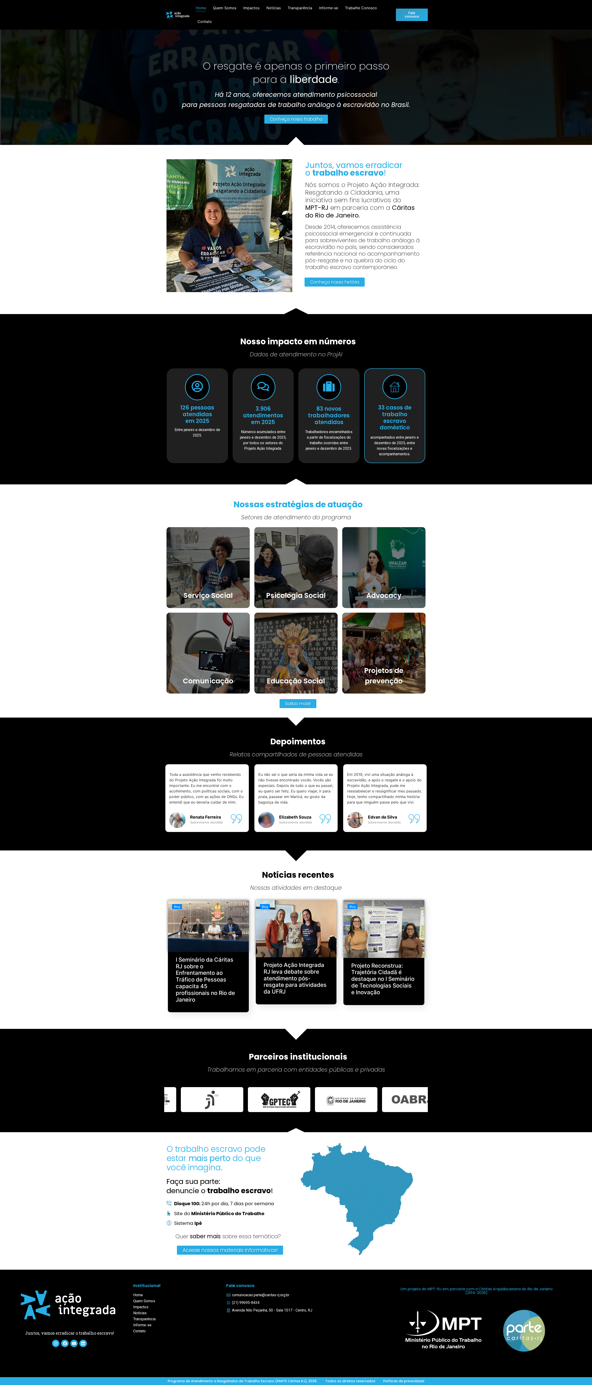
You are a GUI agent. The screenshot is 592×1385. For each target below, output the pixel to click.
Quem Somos (224, 8)
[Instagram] (55, 1343)
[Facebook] (64, 1343)
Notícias (273, 8)
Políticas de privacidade (403, 1381)
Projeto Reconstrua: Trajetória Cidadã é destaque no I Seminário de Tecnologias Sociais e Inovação (382, 979)
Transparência (300, 8)
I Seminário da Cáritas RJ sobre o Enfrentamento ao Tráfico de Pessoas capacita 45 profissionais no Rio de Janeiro (205, 979)
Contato (204, 21)
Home (201, 8)
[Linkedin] (83, 1343)
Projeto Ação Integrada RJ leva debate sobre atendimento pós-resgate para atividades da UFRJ (294, 978)
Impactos (251, 8)
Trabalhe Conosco (361, 8)
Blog (177, 906)
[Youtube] (74, 1343)
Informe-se (328, 8)
